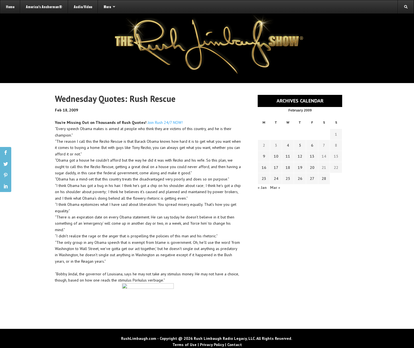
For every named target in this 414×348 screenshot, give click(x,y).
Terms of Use (184, 344)
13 (312, 156)
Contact (234, 344)
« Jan (262, 187)
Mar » (275, 187)
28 (324, 178)
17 (276, 167)
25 (288, 178)
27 (312, 178)
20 (312, 167)
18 (288, 167)
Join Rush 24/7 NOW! (165, 122)
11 (288, 156)
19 (300, 167)
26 (300, 178)
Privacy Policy (212, 344)
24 (276, 178)
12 (300, 156)
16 (264, 167)
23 (264, 178)
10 (276, 156)
